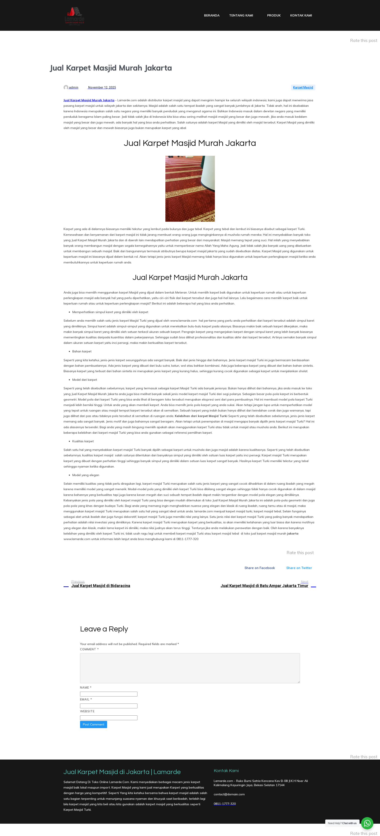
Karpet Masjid (303, 87)
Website (87, 711)
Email (86, 699)
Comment (89, 649)
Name (86, 687)
